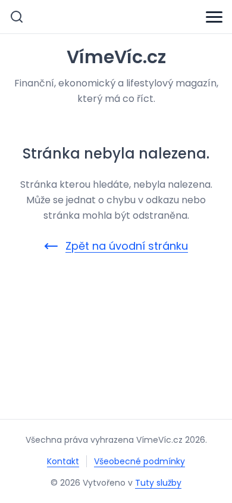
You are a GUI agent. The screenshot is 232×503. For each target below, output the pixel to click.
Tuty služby (158, 483)
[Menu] (214, 16)
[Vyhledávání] (17, 17)
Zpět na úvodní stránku (126, 245)
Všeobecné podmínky (139, 461)
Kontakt (63, 461)
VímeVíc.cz (116, 57)
